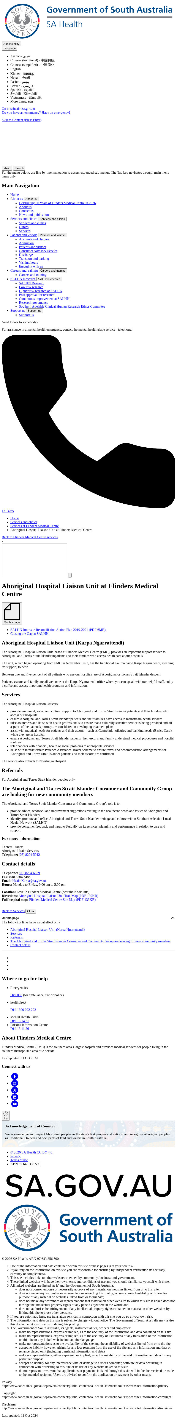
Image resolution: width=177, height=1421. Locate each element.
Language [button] (9, 48)
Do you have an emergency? (22, 112)
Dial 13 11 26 (19, 1028)
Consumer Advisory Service (38, 251)
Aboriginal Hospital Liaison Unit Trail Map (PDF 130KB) (58, 896)
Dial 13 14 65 (19, 1021)
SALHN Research (23, 279)
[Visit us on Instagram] (14, 1083)
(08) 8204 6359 (29, 873)
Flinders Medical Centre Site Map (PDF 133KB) (62, 899)
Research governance (33, 302)
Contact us (26, 211)
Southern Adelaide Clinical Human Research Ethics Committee (62, 306)
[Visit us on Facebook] (14, 1076)
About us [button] (31, 199)
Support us (17, 310)
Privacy (15, 1156)
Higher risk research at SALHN (40, 291)
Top (5, 1118)
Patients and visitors (23, 235)
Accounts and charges (34, 239)
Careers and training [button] (52, 270)
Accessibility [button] (11, 43)
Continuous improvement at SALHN (44, 298)
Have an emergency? (56, 112)
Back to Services (13, 911)
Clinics (23, 227)
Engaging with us (31, 266)
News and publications (34, 214)
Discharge (26, 255)
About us (16, 199)
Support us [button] (34, 310)
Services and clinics (23, 219)
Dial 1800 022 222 (23, 1010)
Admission (26, 243)
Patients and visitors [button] (53, 235)
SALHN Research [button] (49, 279)
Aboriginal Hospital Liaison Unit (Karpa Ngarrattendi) (47, 929)
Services (24, 231)
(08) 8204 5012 (29, 854)
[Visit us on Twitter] (14, 1090)
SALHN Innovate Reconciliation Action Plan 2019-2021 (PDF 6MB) (58, 630)
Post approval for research (36, 295)
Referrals (16, 937)
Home (14, 194)
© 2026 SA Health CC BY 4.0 (31, 1152)
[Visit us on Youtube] (14, 1103)
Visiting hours (28, 262)
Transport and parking (34, 258)
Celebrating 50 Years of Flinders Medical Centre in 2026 (57, 203)
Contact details (20, 945)
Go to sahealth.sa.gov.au (18, 109)
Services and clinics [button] (52, 219)
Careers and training (24, 270)
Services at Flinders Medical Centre (34, 526)
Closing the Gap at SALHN (29, 633)
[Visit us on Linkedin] (14, 1097)
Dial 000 (16, 995)
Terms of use (19, 1160)
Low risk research (31, 287)
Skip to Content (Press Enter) (21, 120)
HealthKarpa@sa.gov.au (29, 880)
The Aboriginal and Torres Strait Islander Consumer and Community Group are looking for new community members (90, 941)
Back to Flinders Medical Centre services (30, 537)
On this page (10, 918)
